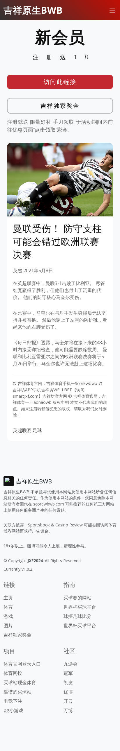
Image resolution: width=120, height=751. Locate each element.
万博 (68, 710)
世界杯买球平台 (79, 607)
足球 (37, 430)
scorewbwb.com (48, 504)
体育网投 (12, 673)
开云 (68, 701)
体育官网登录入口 (22, 664)
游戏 (8, 616)
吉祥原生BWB (33, 10)
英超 (17, 270)
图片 (8, 625)
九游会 (70, 664)
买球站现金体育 (19, 682)
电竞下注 (12, 701)
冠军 (68, 673)
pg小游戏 (13, 710)
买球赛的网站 (77, 597)
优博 (68, 692)
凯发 (68, 682)
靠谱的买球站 (17, 692)
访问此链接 (60, 82)
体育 (8, 607)
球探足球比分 (77, 616)
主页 (8, 597)
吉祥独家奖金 (60, 106)
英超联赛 (22, 430)
